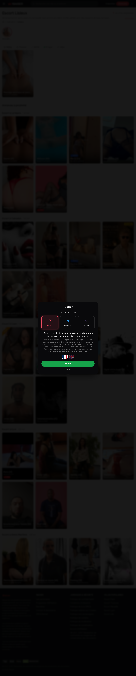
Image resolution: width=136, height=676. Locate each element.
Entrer (68, 363)
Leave (68, 369)
